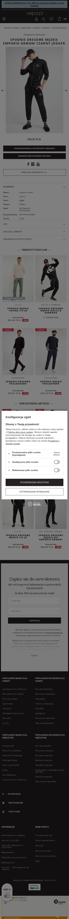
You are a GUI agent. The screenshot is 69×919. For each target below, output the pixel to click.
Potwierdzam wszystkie (34, 482)
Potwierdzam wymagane (34, 491)
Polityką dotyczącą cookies (20, 432)
